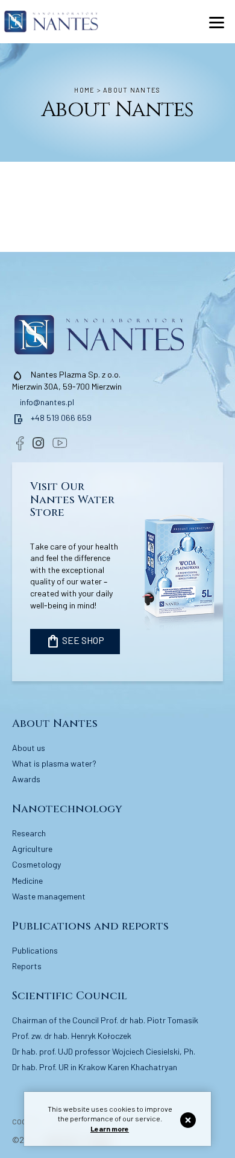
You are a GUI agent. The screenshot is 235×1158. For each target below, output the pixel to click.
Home (84, 90)
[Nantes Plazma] (51, 21)
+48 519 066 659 (52, 417)
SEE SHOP (75, 641)
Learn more (109, 1128)
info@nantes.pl (46, 402)
